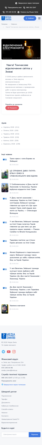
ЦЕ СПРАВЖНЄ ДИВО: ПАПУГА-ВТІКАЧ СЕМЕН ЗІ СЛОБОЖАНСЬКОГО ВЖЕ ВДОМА (24, 173)
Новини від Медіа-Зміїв (29, 12)
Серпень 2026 (11, 127)
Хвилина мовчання (17, 306)
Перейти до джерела (13, 104)
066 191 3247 (31, 8)
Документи (5, 402)
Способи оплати (7, 409)
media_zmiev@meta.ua (9, 370)
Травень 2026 (11, 137)
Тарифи (4, 399)
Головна (4, 24)
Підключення (6, 396)
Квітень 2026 (10, 141)
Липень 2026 (10, 130)
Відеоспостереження (9, 423)
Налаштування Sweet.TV (10, 419)
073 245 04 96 (11, 12)
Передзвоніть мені (15, 8)
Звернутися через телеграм (28, 3)
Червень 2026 (11, 134)
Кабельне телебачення (9, 406)
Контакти (4, 416)
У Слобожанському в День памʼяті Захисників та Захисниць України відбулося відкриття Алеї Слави (24, 187)
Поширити (13, 108)
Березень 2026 (11, 144)
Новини (14, 24)
